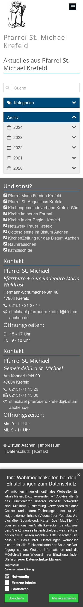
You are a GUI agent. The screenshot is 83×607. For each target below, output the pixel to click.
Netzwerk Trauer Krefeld (30, 226)
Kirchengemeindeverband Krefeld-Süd (43, 207)
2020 (18, 168)
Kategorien (24, 102)
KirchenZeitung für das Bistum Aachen (43, 238)
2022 (18, 147)
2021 (18, 158)
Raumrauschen (22, 244)
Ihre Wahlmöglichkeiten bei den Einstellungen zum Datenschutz (41, 480)
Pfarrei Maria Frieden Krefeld (34, 195)
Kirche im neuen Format (30, 214)
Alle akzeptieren (64, 597)
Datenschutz (19, 451)
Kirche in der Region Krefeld (34, 220)
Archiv (13, 117)
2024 (18, 127)
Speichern (16, 597)
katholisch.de (20, 250)
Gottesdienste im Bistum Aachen (38, 232)
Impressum (50, 445)
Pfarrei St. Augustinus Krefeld (35, 201)
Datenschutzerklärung (43, 559)
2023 (18, 137)
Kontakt (41, 451)
